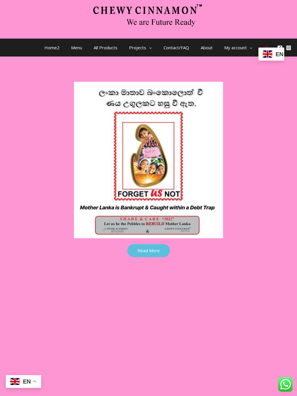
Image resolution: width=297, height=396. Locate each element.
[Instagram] (288, 47)
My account (235, 47)
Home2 (51, 47)
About (207, 47)
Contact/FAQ (176, 47)
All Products (105, 47)
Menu (76, 47)
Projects (137, 47)
